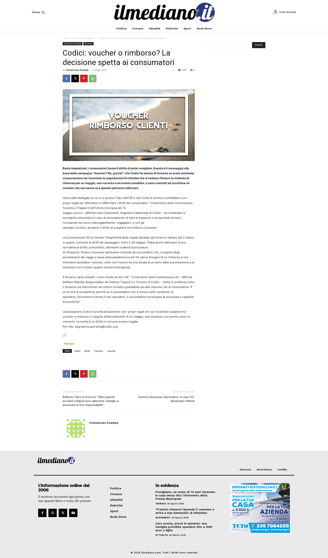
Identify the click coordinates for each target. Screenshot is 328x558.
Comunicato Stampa (77, 69)
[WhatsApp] (92, 78)
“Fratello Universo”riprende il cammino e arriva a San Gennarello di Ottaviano (184, 511)
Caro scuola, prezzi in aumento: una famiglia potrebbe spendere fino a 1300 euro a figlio (183, 527)
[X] (75, 78)
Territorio (88, 43)
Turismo (98, 350)
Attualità (161, 535)
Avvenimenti (163, 517)
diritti (87, 350)
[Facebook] (66, 78)
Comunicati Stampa (83, 38)
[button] (39, 12)
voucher (111, 350)
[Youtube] (73, 513)
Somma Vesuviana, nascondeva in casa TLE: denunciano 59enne (166, 399)
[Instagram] (52, 513)
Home (66, 38)
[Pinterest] (84, 78)
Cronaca (160, 503)
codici (77, 350)
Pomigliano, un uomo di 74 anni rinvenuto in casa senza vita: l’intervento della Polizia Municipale (185, 495)
